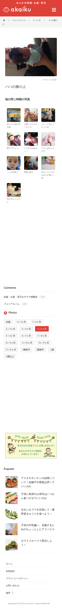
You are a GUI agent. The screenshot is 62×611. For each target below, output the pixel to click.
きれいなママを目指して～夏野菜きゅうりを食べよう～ (38, 511)
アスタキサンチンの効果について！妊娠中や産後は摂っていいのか (38, 482)
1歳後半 (40, 349)
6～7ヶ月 (26, 335)
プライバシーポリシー (17, 578)
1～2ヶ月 (36, 321)
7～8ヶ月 (42, 335)
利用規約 (10, 571)
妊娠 (8, 321)
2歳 (52, 349)
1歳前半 (26, 349)
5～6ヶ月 (10, 335)
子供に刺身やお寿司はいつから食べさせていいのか (38, 496)
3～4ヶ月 (26, 328)
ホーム (9, 563)
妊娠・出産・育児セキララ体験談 (24, 296)
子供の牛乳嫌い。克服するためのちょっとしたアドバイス (38, 527)
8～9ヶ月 (11, 342)
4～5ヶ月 (41, 328)
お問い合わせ (12, 585)
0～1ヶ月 (21, 321)
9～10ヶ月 (27, 342)
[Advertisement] (31, 238)
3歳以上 (10, 356)
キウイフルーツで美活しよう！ (36, 542)
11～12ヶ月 (11, 349)
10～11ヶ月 (44, 342)
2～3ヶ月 (10, 328)
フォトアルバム (15, 303)
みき (54, 79)
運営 (8, 592)
